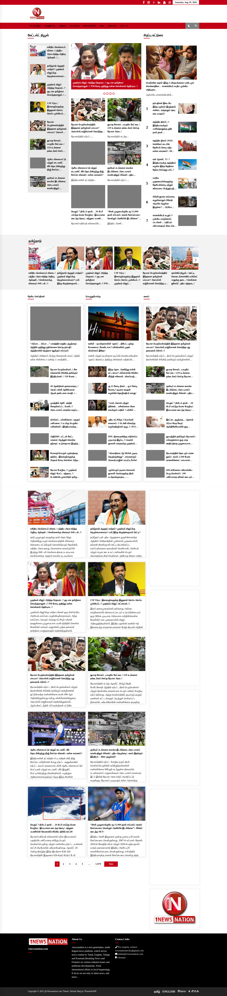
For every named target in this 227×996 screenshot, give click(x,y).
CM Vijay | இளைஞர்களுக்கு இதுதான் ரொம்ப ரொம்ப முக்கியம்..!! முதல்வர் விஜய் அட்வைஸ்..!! (56, 108)
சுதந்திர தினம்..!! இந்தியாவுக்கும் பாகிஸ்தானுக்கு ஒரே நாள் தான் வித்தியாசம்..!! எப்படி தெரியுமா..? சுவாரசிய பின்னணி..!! (163, 127)
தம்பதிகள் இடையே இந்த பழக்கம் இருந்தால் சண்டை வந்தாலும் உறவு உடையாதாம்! (164, 108)
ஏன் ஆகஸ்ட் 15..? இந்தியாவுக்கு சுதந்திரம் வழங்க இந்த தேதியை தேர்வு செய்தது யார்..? (164, 164)
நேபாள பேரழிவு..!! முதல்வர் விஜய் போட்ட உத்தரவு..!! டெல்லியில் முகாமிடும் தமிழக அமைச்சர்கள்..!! (64, 474)
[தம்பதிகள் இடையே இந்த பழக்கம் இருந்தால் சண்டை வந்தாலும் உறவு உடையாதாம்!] (187, 108)
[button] (188, 26)
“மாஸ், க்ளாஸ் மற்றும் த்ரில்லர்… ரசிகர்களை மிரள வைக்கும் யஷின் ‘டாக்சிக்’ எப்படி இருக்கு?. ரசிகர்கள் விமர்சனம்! (121, 407)
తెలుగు (181, 991)
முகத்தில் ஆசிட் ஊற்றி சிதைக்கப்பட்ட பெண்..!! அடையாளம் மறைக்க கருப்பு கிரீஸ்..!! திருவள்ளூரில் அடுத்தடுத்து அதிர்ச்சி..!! (63, 407)
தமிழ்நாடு (62, 26)
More (123, 26)
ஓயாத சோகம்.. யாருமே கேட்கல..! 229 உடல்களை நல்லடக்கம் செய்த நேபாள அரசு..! (55, 146)
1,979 (98, 864)
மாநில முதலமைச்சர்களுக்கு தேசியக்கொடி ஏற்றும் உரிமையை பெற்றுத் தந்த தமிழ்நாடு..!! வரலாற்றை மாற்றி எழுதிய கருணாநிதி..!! (164, 183)
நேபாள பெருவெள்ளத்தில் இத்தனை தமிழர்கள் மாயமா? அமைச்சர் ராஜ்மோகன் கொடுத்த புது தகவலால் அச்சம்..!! (57, 127)
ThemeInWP (90, 991)
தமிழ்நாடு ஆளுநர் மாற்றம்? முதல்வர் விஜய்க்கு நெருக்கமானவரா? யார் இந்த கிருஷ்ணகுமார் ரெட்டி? (56, 71)
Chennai (121, 957)
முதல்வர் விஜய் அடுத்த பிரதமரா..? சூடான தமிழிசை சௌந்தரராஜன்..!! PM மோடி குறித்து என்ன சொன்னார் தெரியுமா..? (56, 90)
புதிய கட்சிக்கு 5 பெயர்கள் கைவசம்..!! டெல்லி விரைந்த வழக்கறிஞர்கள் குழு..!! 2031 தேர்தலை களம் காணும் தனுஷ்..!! (122, 423)
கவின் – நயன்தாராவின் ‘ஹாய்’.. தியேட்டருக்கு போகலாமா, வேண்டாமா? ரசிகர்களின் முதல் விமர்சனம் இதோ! (111, 347)
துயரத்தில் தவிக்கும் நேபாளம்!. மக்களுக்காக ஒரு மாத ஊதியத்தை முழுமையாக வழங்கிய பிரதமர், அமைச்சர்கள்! (181, 440)
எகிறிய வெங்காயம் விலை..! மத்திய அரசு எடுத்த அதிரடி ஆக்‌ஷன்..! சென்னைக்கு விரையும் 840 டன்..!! (56, 52)
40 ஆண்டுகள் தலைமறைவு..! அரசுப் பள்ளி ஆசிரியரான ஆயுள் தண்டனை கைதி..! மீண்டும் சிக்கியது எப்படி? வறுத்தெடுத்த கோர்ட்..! (64, 390)
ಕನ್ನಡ (193, 991)
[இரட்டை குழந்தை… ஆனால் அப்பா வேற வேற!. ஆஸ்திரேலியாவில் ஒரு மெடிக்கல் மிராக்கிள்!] (155, 421)
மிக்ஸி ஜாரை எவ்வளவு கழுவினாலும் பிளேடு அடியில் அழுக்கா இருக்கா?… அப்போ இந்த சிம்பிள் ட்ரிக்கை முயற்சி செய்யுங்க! (164, 202)
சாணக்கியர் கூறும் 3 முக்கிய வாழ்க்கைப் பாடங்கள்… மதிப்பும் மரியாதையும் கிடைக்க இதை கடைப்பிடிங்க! (163, 221)
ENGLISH (168, 991)
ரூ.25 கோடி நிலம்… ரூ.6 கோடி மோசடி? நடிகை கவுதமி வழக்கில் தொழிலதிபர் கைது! (122, 389)
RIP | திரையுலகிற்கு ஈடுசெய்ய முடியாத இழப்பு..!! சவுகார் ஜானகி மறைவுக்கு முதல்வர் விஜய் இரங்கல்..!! (123, 440)
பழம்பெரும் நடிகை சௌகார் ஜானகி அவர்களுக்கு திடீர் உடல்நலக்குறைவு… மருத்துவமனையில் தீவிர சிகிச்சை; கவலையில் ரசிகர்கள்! (121, 474)
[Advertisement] (174, 537)
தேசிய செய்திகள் (89, 26)
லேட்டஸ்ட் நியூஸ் (35, 26)
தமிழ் (157, 991)
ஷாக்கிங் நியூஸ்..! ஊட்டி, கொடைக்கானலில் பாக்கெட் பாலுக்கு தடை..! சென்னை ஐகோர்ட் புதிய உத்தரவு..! (184, 278)
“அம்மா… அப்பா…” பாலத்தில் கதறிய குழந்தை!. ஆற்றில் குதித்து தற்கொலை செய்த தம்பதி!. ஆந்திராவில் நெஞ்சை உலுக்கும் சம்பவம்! (53, 347)
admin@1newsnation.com (130, 954)
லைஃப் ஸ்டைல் (75, 26)
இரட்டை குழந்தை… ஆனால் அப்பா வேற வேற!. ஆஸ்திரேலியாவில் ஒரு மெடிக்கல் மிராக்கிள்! (179, 423)
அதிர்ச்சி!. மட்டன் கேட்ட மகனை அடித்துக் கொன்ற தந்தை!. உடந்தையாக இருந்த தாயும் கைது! (64, 440)
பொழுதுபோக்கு (49, 26)
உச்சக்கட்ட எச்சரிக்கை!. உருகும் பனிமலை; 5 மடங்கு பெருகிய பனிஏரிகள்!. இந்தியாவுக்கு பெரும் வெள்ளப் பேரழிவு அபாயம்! (65, 423)
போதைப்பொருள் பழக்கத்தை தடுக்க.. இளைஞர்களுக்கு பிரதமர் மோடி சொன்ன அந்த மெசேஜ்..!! (64, 457)
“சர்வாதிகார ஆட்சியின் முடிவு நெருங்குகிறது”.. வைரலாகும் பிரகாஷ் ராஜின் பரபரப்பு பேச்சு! (122, 456)
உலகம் (102, 26)
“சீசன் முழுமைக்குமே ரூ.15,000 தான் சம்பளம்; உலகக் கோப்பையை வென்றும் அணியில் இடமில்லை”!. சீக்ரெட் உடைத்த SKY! (123, 215)
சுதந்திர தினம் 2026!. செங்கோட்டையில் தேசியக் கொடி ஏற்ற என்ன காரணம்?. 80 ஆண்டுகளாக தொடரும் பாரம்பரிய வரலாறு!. (164, 146)
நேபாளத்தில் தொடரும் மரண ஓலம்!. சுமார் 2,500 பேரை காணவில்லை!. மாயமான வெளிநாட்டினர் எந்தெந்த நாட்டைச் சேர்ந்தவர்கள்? (180, 457)
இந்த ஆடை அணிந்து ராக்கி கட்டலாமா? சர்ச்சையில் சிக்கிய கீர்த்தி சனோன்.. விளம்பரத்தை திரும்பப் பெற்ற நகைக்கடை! (123, 373)
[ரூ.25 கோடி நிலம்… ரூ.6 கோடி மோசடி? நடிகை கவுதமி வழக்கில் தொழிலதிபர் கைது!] (97, 388)
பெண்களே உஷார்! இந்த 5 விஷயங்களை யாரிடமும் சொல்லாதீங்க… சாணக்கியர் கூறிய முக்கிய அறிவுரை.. (170, 86)
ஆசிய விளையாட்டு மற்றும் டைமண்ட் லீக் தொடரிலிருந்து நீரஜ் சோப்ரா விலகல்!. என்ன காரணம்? (56, 164)
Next (196, 260)
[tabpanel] (106, 66)
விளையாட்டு (112, 26)
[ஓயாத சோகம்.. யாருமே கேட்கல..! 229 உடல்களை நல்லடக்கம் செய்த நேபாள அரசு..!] (38, 144)
